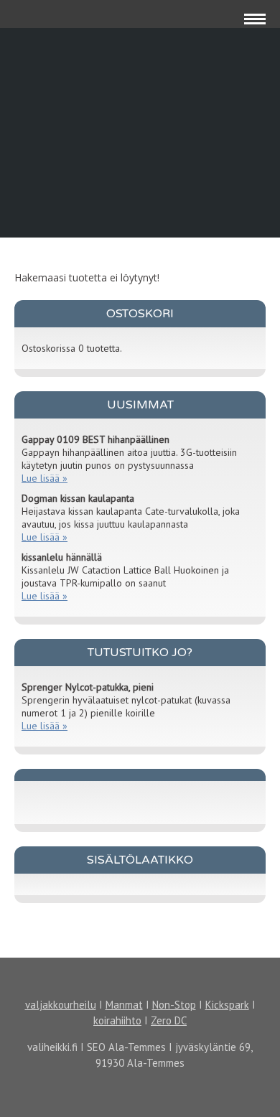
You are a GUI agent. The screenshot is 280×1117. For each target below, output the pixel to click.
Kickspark (227, 1004)
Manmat (124, 1004)
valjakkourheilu (60, 1004)
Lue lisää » (44, 478)
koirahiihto (117, 1020)
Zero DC (169, 1020)
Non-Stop (174, 1004)
